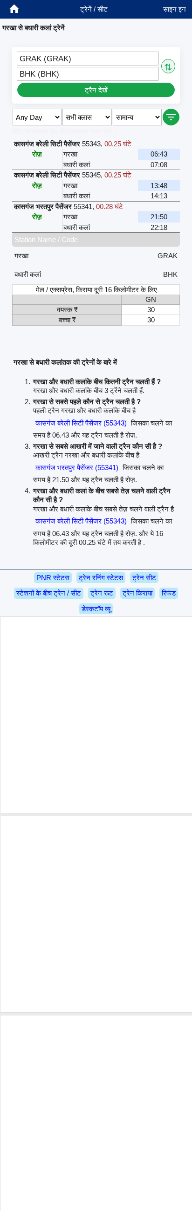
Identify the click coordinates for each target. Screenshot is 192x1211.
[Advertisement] (96, 715)
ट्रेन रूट (101, 593)
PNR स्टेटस (52, 578)
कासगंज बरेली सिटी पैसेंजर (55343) (81, 423)
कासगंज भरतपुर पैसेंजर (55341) (76, 467)
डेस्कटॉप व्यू (96, 609)
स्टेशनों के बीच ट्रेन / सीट (48, 593)
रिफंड (169, 593)
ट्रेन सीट (144, 578)
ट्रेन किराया (137, 593)
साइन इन (174, 9)
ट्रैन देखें (96, 90)
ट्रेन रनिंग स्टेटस (101, 578)
